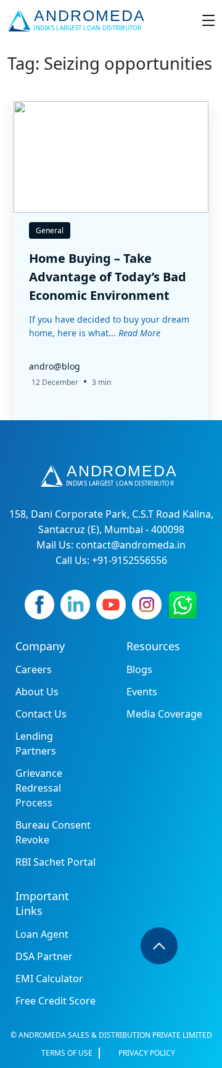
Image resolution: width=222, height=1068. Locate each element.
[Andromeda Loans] (78, 20)
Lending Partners (35, 743)
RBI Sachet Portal (55, 862)
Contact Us (41, 714)
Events (141, 691)
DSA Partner (44, 956)
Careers (33, 669)
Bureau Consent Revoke (53, 832)
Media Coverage (164, 714)
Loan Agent (41, 934)
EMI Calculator (49, 978)
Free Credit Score (55, 1001)
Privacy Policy (146, 1053)
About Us (37, 691)
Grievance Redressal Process (38, 787)
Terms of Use (66, 1053)
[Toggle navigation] (208, 20)
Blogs (139, 669)
